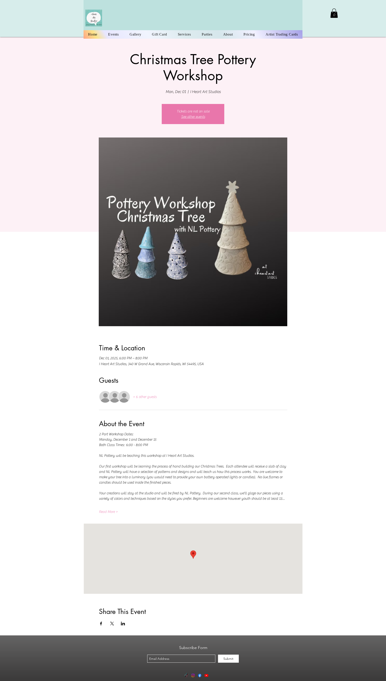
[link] (334, 13)
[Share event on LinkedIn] (123, 623)
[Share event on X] (112, 623)
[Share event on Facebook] (101, 623)
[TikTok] (186, 675)
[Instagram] (193, 675)
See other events (193, 117)
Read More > (108, 512)
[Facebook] (199, 675)
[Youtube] (206, 675)
